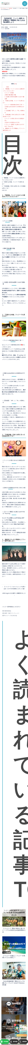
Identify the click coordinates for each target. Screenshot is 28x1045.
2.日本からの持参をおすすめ (12, 122)
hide (15, 83)
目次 (7, 87)
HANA (6, 27)
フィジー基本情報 (5, 28)
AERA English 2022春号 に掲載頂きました (14, 593)
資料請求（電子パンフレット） (11, 613)
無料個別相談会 (6, 611)
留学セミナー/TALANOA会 (9, 615)
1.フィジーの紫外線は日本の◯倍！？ (14, 104)
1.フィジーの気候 (9, 93)
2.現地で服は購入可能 (10, 95)
